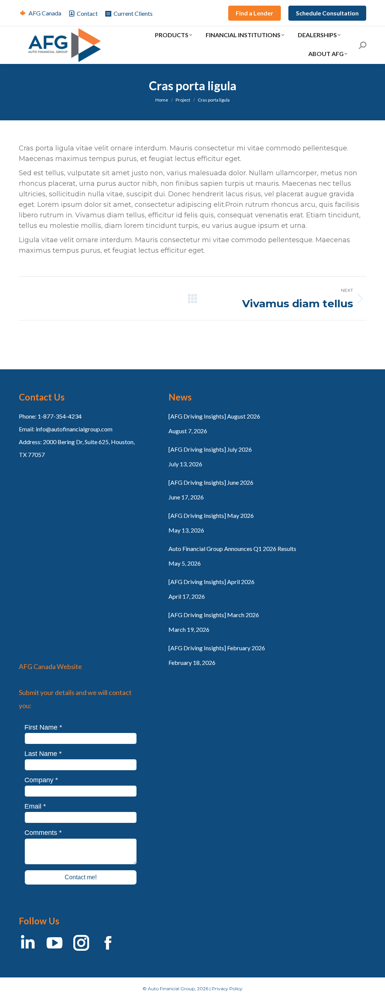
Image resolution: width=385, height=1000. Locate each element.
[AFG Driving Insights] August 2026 (214, 416)
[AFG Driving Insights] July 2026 (210, 449)
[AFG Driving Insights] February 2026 (216, 647)
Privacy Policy (227, 988)
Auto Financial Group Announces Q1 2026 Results (232, 548)
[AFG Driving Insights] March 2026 (213, 614)
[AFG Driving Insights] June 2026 (210, 482)
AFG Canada (45, 13)
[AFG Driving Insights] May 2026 (211, 515)
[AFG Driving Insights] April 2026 (211, 581)
